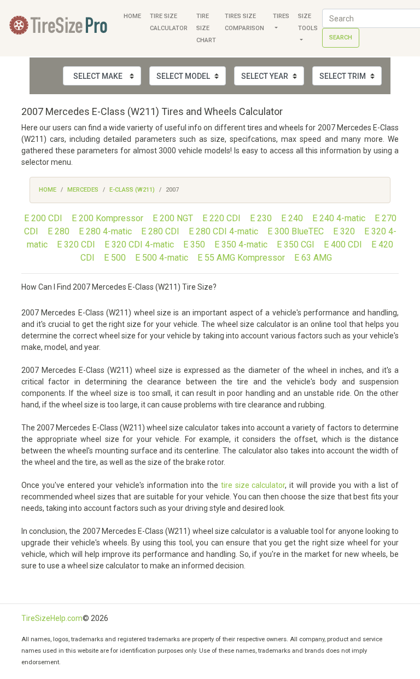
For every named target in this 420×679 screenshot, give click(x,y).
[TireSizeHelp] (59, 28)
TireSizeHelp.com (52, 618)
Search (340, 37)
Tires (281, 16)
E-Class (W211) (132, 189)
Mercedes (82, 189)
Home (132, 16)
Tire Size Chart (206, 28)
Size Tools (308, 22)
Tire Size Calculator (169, 22)
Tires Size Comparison (244, 22)
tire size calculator (253, 485)
